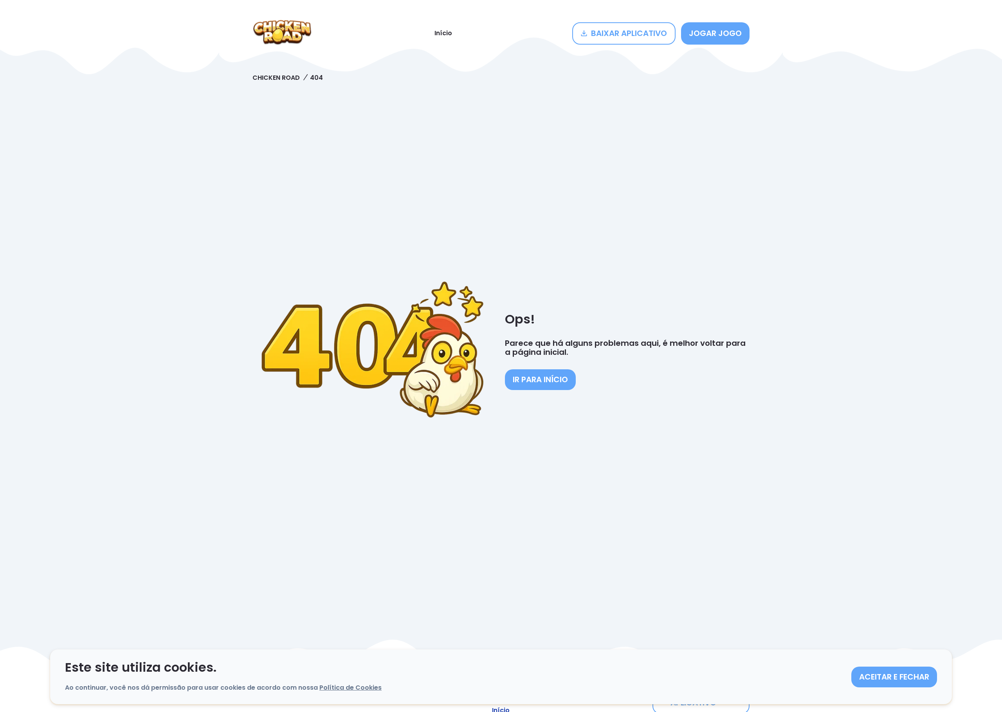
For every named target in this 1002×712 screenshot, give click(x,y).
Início (443, 33)
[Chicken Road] (282, 33)
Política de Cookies (350, 687)
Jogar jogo (715, 33)
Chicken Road (276, 77)
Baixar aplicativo (629, 33)
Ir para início (540, 379)
